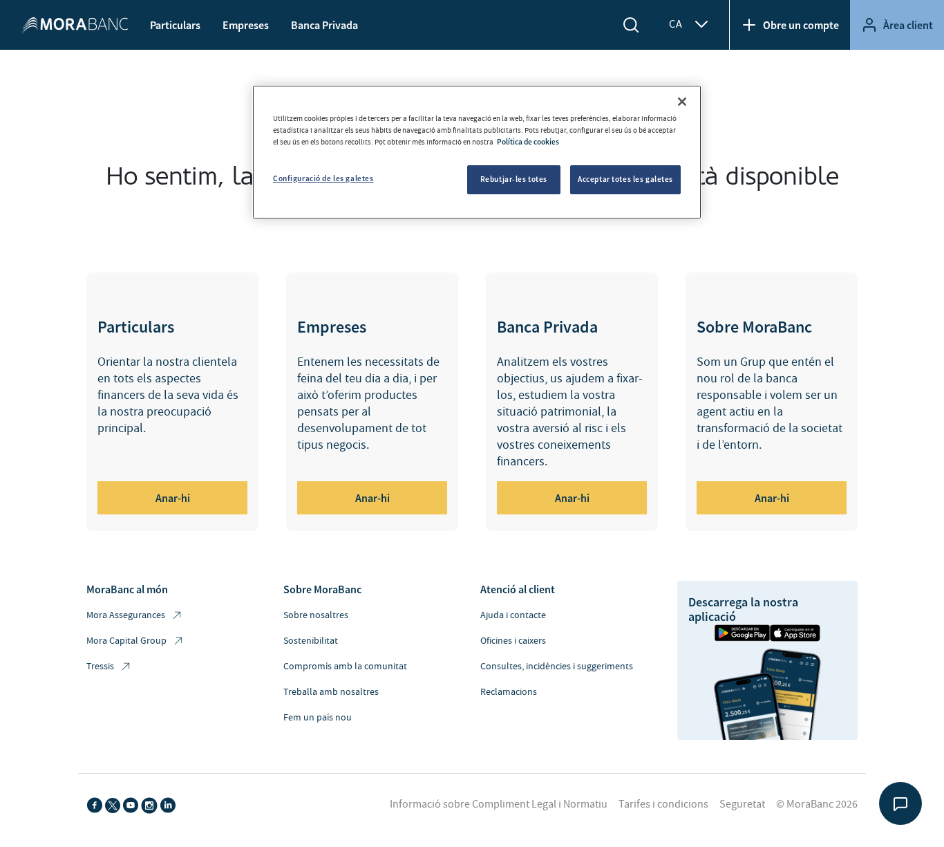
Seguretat (742, 804)
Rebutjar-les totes (513, 179)
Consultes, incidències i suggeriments (556, 666)
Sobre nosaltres (315, 615)
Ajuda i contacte (513, 615)
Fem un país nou (317, 717)
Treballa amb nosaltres (331, 692)
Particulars (175, 25)
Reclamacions (508, 692)
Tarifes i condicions (663, 804)
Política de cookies (528, 142)
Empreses (246, 25)
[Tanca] (682, 101)
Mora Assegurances (125, 615)
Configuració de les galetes (323, 178)
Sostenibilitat (310, 641)
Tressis (100, 666)
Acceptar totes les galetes (625, 179)
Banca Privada (324, 25)
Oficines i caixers (513, 641)
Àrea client (908, 25)
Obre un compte (801, 25)
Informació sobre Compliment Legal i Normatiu (498, 804)
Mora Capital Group (126, 641)
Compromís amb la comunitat (345, 666)
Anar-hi (172, 498)
